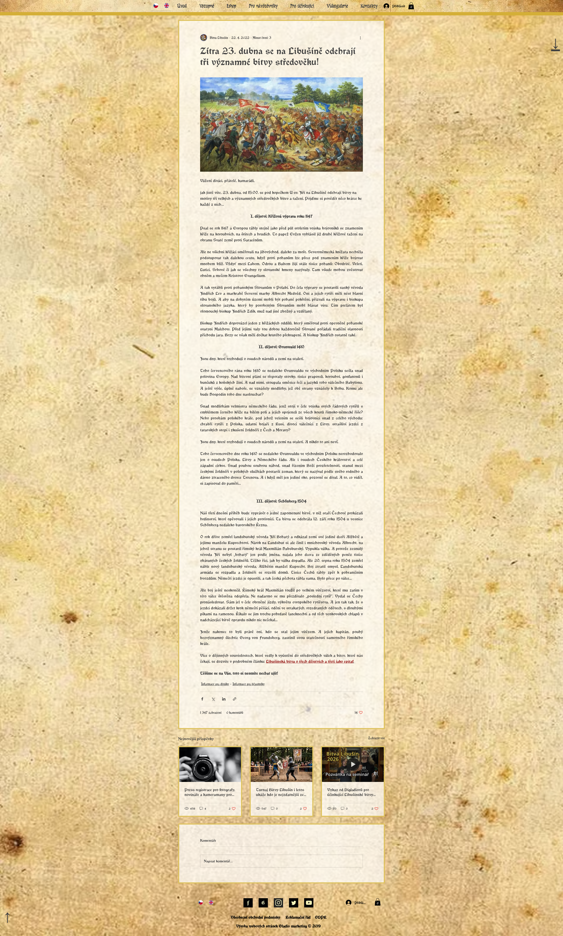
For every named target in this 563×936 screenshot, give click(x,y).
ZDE (288, 421)
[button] (373, 407)
